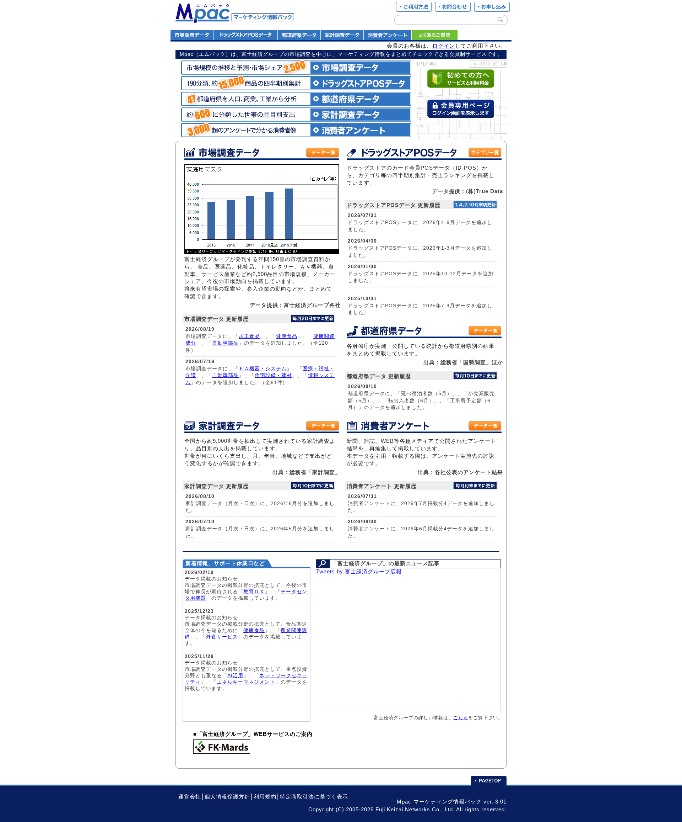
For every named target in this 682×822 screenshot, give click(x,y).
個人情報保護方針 (227, 797)
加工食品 (249, 336)
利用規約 (265, 797)
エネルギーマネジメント (246, 682)
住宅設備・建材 (273, 375)
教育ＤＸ (254, 591)
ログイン (443, 46)
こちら (460, 717)
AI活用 (235, 675)
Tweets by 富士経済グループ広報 (359, 571)
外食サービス (222, 637)
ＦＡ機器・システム (263, 368)
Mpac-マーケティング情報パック (439, 802)
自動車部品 (225, 343)
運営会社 (189, 797)
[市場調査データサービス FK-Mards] (221, 752)
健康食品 (286, 336)
